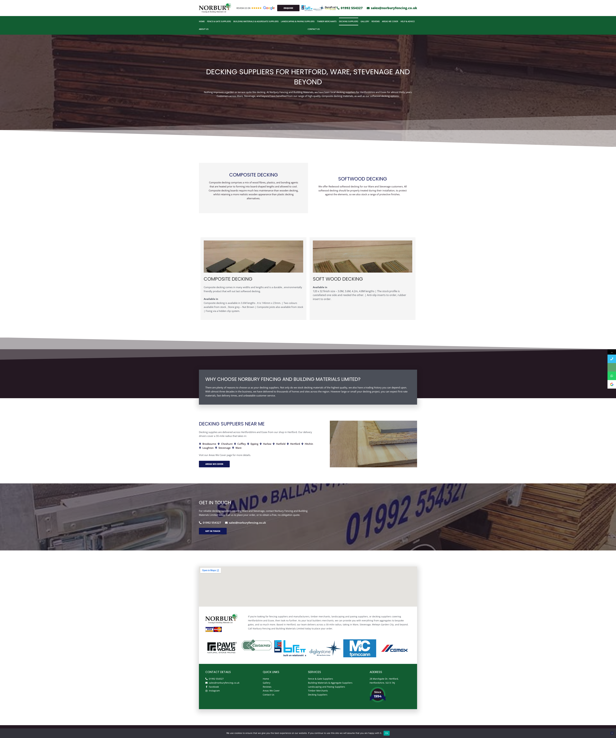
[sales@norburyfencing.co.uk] (611, 367)
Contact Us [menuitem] (314, 29)
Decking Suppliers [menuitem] (348, 21)
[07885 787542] (611, 376)
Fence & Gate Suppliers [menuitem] (219, 21)
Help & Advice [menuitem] (408, 21)
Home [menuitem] (202, 21)
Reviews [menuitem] (376, 21)
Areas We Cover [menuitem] (390, 21)
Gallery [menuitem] (365, 21)
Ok (386, 733)
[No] (612, 733)
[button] (305, 8)
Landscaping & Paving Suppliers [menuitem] (298, 21)
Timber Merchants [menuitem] (327, 21)
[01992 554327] (611, 359)
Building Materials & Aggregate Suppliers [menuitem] (256, 21)
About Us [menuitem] (204, 29)
